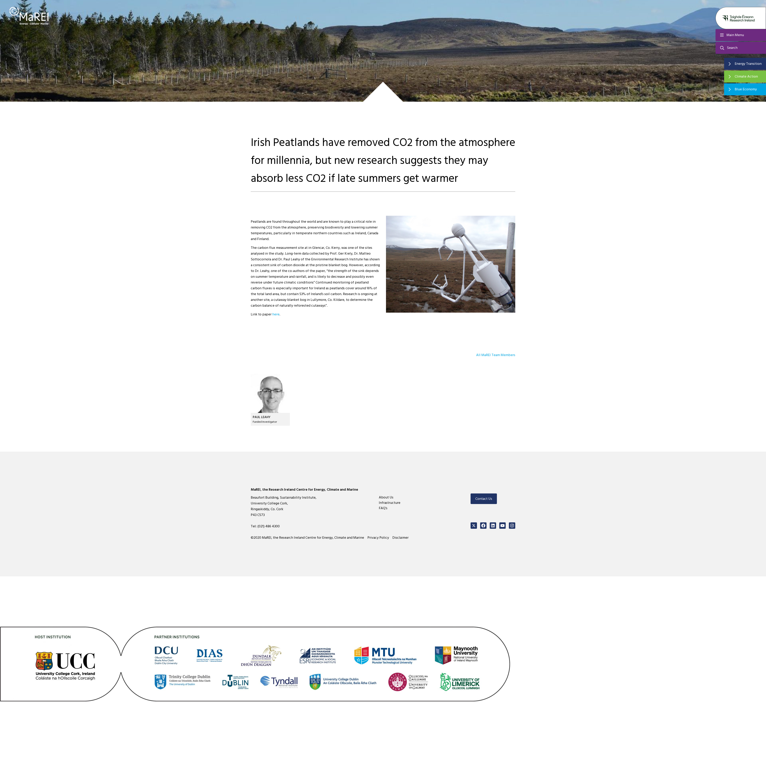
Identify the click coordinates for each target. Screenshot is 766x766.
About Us (386, 497)
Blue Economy (746, 89)
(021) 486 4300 (268, 526)
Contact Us (483, 499)
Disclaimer (400, 538)
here (275, 314)
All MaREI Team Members (495, 355)
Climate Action (746, 76)
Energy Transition (748, 64)
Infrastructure (389, 503)
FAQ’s (383, 508)
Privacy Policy (378, 538)
